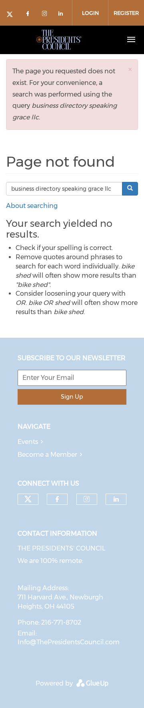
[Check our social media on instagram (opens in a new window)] (46, 15)
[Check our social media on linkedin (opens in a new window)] (63, 15)
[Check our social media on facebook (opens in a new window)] (29, 15)
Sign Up (72, 396)
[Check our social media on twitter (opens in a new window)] (12, 15)
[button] (130, 69)
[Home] (59, 40)
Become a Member (47, 454)
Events (28, 442)
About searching (32, 206)
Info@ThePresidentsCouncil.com (69, 642)
